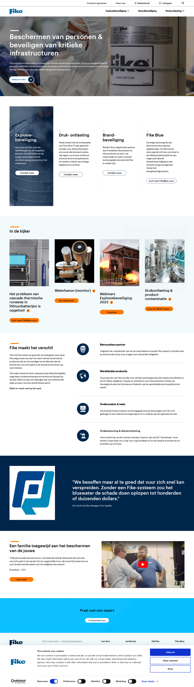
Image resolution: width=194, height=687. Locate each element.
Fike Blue (179, 641)
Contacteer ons (97, 620)
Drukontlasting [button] (174, 10)
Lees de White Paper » (159, 308)
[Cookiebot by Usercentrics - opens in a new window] (18, 681)
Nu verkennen (66, 300)
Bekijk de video (19, 79)
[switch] (82, 681)
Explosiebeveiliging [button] (116, 10)
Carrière (105, 641)
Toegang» (112, 312)
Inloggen (167, 3)
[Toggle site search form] (182, 3)
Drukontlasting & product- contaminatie (159, 294)
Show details (147, 681)
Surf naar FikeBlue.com (161, 180)
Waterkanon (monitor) (73, 290)
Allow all (170, 652)
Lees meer (21, 579)
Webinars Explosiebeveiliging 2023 (116, 298)
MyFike (155, 641)
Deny (170, 669)
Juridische (130, 641)
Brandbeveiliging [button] (147, 10)
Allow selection (170, 660)
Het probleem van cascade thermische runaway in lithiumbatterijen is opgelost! (26, 302)
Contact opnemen (97, 3)
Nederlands (143, 3)
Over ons (121, 3)
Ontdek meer (27, 172)
